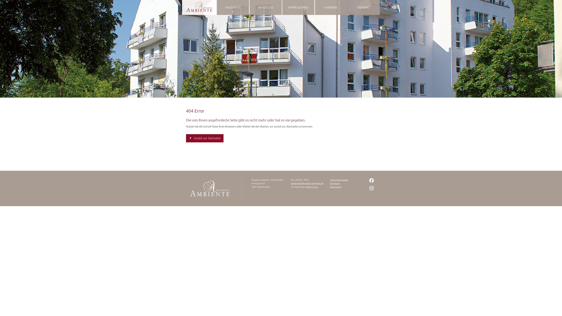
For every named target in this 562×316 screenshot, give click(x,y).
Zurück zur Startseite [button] (207, 138)
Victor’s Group (311, 186)
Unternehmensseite (339, 179)
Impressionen (298, 7)
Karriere (330, 7)
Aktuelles (265, 7)
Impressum (335, 183)
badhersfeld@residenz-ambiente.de (307, 183)
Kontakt (363, 7)
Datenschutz (335, 186)
